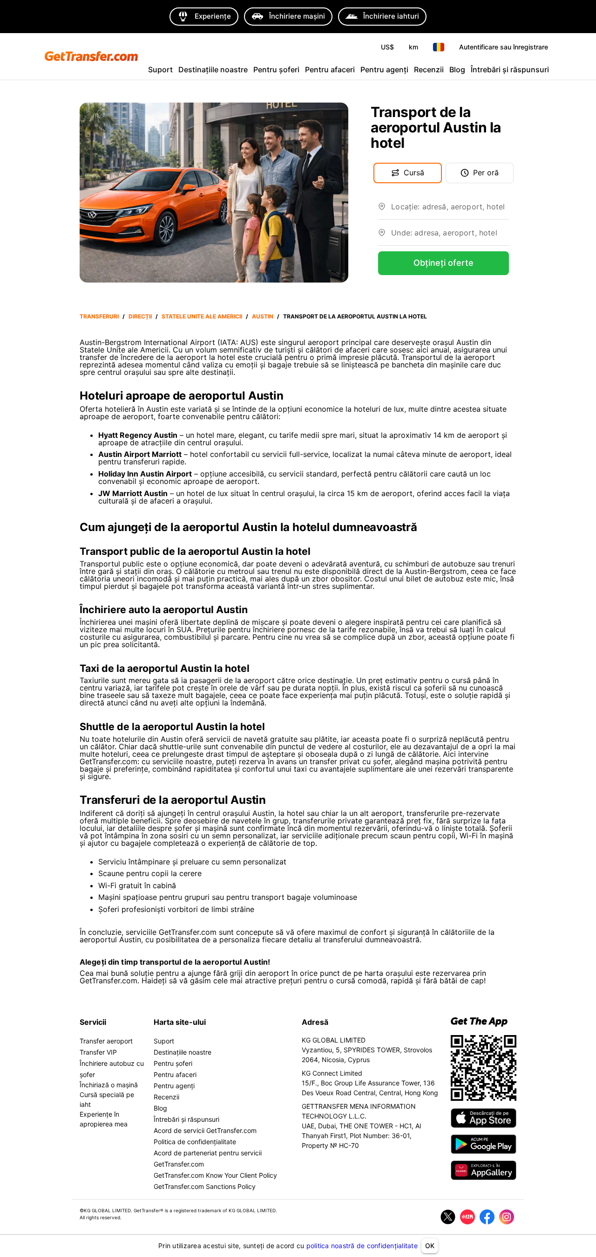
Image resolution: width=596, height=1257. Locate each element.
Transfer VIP (98, 1052)
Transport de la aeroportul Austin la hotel (355, 316)
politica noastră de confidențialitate (362, 1246)
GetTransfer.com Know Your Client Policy (215, 1175)
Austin (262, 316)
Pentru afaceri (330, 69)
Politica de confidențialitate (195, 1142)
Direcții (140, 316)
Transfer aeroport (106, 1041)
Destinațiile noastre (213, 69)
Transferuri (99, 316)
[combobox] (450, 210)
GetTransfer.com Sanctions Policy (205, 1186)
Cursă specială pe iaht (107, 1099)
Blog (457, 69)
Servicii (93, 1022)
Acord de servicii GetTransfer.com (205, 1130)
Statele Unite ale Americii (202, 316)
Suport (160, 69)
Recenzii (429, 69)
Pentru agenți (384, 69)
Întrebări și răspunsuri (510, 69)
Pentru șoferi (276, 69)
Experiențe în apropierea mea (104, 1119)
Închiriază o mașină (109, 1085)
